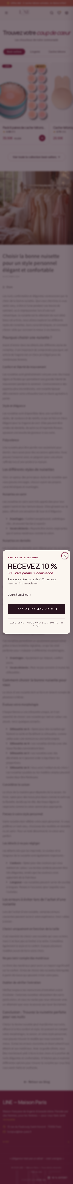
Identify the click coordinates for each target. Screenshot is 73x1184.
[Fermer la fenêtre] (65, 556)
